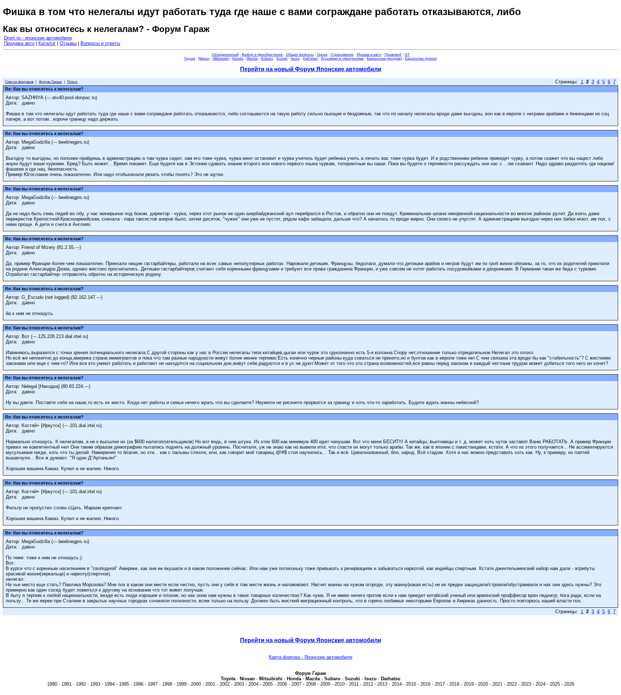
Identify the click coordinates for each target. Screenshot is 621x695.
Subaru (267, 58)
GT (407, 54)
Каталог (47, 43)
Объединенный (225, 54)
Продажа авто (19, 43)
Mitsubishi (221, 58)
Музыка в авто (369, 54)
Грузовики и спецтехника (342, 58)
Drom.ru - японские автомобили (38, 38)
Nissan (204, 58)
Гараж (322, 54)
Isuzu (295, 58)
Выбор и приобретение (262, 54)
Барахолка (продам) (384, 58)
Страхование (342, 54)
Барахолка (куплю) (421, 58)
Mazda (252, 58)
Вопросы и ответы (100, 43)
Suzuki (282, 58)
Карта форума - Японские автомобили (310, 657)
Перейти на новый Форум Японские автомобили (310, 69)
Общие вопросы (300, 54)
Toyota (189, 58)
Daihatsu (310, 58)
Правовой (393, 54)
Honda (237, 58)
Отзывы (68, 43)
